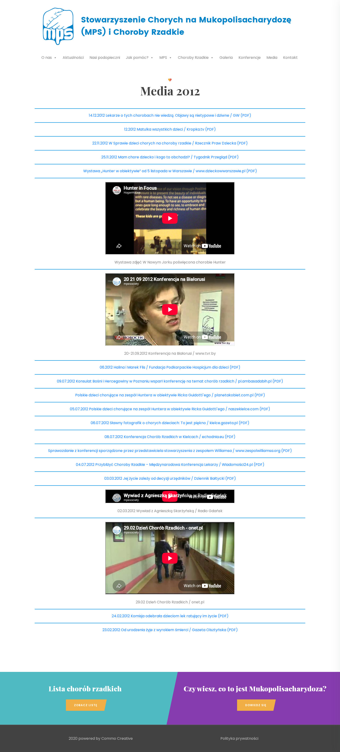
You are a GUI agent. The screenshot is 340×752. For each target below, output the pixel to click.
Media (271, 57)
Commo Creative (117, 738)
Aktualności (73, 57)
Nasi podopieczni (105, 57)
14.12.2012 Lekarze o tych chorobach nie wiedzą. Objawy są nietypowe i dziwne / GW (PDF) (170, 115)
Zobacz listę (85, 705)
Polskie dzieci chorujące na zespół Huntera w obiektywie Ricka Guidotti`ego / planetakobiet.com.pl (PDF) (170, 395)
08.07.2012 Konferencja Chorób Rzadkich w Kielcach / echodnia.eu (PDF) (170, 436)
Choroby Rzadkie (193, 57)
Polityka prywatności (239, 738)
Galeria (226, 57)
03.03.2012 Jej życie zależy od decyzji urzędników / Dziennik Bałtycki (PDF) (170, 478)
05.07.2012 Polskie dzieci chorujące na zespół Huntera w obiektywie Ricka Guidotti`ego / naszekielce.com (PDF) (170, 409)
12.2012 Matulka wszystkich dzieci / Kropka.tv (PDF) (170, 129)
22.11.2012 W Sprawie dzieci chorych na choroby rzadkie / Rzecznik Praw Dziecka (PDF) (170, 143)
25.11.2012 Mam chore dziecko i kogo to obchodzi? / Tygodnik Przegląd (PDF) (170, 157)
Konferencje (249, 57)
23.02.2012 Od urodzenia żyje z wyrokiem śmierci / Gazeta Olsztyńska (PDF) (170, 630)
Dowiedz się (255, 705)
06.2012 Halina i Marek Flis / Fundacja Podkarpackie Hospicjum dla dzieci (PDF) (170, 367)
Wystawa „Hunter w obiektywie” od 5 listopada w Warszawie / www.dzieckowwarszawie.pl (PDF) (170, 171)
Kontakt (290, 57)
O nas (46, 57)
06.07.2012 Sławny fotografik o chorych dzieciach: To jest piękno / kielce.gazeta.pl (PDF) (170, 423)
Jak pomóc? (137, 57)
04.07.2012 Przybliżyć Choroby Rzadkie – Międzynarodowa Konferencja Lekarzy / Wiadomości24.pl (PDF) (170, 464)
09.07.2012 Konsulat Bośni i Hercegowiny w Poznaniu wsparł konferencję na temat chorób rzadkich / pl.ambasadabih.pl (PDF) (170, 381)
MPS (163, 57)
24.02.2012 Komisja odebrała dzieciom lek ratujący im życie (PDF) (170, 616)
